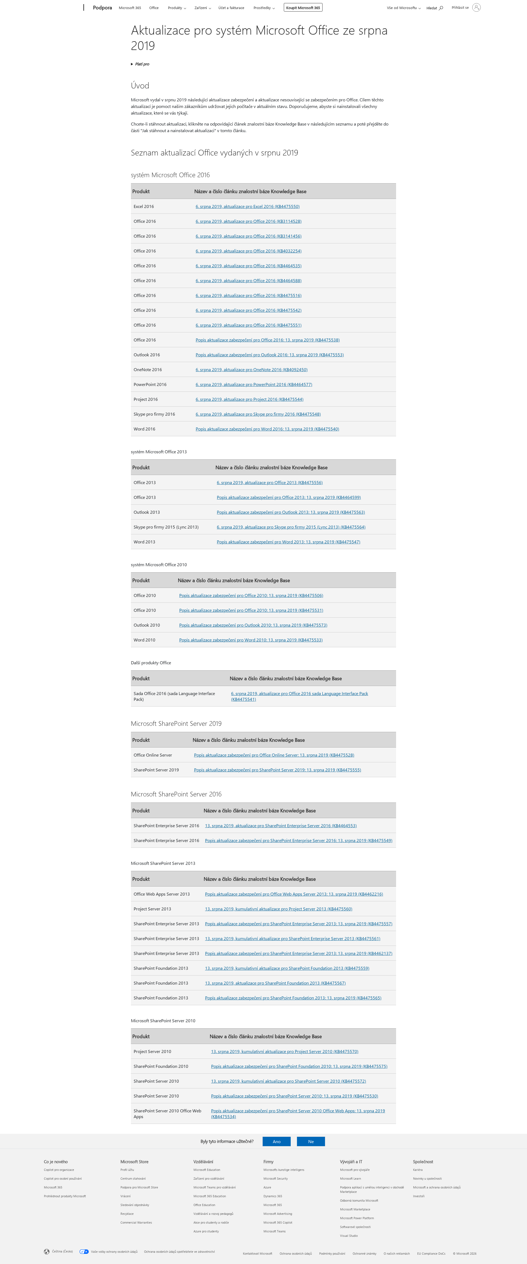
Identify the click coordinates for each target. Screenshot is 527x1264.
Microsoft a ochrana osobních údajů (437, 1187)
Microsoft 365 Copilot (278, 1222)
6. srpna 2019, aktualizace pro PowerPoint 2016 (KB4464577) (254, 384)
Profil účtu (127, 1170)
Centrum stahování (133, 1178)
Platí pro (142, 63)
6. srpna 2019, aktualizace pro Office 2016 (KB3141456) (249, 236)
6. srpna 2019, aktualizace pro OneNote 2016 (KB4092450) (252, 369)
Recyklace (127, 1214)
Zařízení (201, 7)
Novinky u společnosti (427, 1178)
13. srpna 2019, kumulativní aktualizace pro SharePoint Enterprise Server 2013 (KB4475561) (292, 938)
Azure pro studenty (206, 1231)
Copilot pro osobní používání (63, 1178)
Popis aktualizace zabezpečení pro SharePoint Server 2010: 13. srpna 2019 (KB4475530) (294, 1096)
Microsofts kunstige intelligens (284, 1170)
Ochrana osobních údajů (296, 1253)
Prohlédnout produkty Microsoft (65, 1196)
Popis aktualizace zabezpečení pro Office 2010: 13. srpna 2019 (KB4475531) (251, 610)
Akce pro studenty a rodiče (211, 1222)
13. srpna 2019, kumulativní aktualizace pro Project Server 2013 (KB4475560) (278, 909)
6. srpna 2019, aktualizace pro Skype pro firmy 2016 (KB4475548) (258, 414)
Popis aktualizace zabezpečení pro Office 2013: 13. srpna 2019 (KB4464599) (289, 497)
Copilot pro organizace (59, 1170)
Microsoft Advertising (278, 1214)
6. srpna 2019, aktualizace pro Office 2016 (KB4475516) (249, 295)
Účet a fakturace (231, 7)
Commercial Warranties (136, 1222)
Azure (267, 1187)
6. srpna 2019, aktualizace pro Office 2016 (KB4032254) (249, 251)
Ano (277, 1141)
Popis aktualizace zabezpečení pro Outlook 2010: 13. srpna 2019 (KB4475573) (253, 625)
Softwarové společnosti (355, 1227)
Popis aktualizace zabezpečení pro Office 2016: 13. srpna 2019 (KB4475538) (268, 340)
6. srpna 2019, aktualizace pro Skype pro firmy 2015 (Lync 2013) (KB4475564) (291, 527)
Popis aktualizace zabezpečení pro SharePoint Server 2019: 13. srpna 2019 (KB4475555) (277, 770)
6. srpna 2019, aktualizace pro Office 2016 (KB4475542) (249, 310)
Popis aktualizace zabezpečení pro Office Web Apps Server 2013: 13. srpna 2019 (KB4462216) (294, 894)
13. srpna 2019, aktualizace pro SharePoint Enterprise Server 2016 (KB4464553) (281, 825)
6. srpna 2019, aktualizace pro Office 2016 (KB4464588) (249, 280)
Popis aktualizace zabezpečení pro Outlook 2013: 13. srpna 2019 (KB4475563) (291, 512)
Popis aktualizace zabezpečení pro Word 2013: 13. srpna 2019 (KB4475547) (288, 542)
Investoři (419, 1196)
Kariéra (418, 1170)
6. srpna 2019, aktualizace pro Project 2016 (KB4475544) (250, 399)
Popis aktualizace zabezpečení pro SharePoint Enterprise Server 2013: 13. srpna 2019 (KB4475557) (299, 923)
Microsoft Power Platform (357, 1218)
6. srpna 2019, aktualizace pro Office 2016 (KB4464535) (249, 265)
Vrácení (125, 1196)
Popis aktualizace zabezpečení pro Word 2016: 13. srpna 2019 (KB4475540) (267, 429)
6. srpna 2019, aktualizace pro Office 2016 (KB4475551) (249, 325)
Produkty (175, 7)
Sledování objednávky (134, 1205)
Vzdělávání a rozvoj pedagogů (213, 1214)
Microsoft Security (276, 1178)
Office (154, 7)
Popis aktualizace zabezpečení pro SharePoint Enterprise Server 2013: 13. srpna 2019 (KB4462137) (299, 953)
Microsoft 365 (130, 7)
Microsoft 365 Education (210, 1196)
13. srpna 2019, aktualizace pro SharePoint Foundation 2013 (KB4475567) (275, 983)
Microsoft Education (207, 1170)
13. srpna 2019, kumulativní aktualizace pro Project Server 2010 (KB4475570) (284, 1051)
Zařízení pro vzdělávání (209, 1178)
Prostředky (262, 7)
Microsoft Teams (275, 1231)
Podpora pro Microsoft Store (139, 1187)
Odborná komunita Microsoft (359, 1200)
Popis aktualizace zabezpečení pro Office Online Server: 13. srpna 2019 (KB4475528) (274, 755)
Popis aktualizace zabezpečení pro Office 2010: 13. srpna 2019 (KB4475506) (251, 595)
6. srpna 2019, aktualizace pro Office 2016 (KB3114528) (249, 221)
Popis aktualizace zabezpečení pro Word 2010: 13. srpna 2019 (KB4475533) (251, 640)
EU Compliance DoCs (431, 1253)
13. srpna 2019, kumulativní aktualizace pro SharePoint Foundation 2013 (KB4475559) (287, 968)
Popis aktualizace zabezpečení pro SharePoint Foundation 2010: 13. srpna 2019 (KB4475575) (299, 1066)
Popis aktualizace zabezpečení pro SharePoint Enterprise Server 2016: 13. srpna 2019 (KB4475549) (299, 840)
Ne (311, 1141)
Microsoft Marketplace (355, 1209)
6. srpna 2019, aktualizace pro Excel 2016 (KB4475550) (248, 206)
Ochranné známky (364, 1253)
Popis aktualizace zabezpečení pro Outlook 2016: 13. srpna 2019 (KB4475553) (270, 354)
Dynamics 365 (273, 1196)
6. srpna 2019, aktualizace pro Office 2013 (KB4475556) (270, 482)
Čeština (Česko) (62, 1251)
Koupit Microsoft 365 (303, 7)
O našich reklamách (397, 1253)
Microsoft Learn (350, 1178)
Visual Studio (349, 1236)
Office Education (204, 1205)
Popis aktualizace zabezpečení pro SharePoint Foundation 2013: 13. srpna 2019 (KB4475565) (293, 998)
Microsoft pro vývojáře (355, 1170)
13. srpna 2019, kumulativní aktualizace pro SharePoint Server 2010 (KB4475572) (288, 1081)
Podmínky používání (332, 1253)
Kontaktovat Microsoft (257, 1253)
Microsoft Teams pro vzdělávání (215, 1187)
